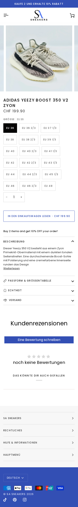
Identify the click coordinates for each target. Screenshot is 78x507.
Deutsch (13, 477)
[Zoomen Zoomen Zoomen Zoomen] (39, 58)
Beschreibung (14, 241)
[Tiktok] (5, 500)
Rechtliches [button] (12, 430)
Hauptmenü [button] (11, 455)
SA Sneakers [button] (12, 418)
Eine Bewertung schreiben (39, 339)
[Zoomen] (13, 83)
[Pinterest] (15, 500)
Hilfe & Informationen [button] (20, 442)
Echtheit (15, 290)
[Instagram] (25, 500)
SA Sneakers (16, 494)
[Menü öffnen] (9, 15)
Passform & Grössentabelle (29, 280)
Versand (15, 300)
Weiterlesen (11, 268)
